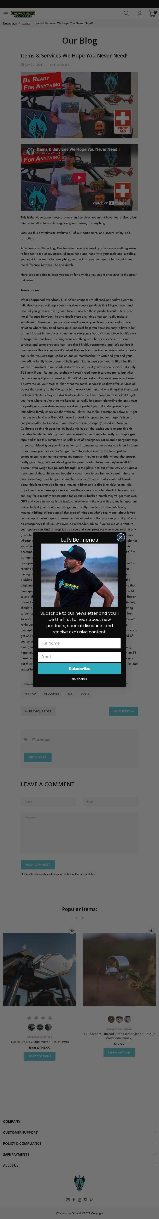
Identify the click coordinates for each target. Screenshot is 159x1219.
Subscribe (79, 669)
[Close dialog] (120, 537)
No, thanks (79, 679)
